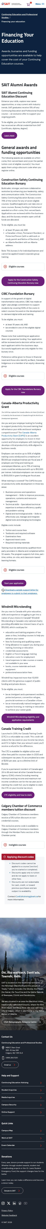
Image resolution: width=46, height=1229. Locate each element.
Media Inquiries (8, 1097)
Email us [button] (7, 1064)
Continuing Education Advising (15, 1082)
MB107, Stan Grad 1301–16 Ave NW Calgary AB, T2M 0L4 (14, 1050)
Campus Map (7, 1130)
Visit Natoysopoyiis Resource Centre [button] (20, 1021)
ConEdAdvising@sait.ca (27, 896)
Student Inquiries (9, 1090)
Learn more (9, 135)
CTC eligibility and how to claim (18, 794)
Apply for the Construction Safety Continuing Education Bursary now (23, 281)
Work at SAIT (7, 1138)
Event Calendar (8, 1145)
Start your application (14, 583)
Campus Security (9, 1104)
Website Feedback (9, 1215)
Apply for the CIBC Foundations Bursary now (23, 391)
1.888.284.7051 (12, 1058)
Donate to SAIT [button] (9, 1190)
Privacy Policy (7, 1210)
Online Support (8, 1112)
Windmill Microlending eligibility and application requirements (23, 718)
